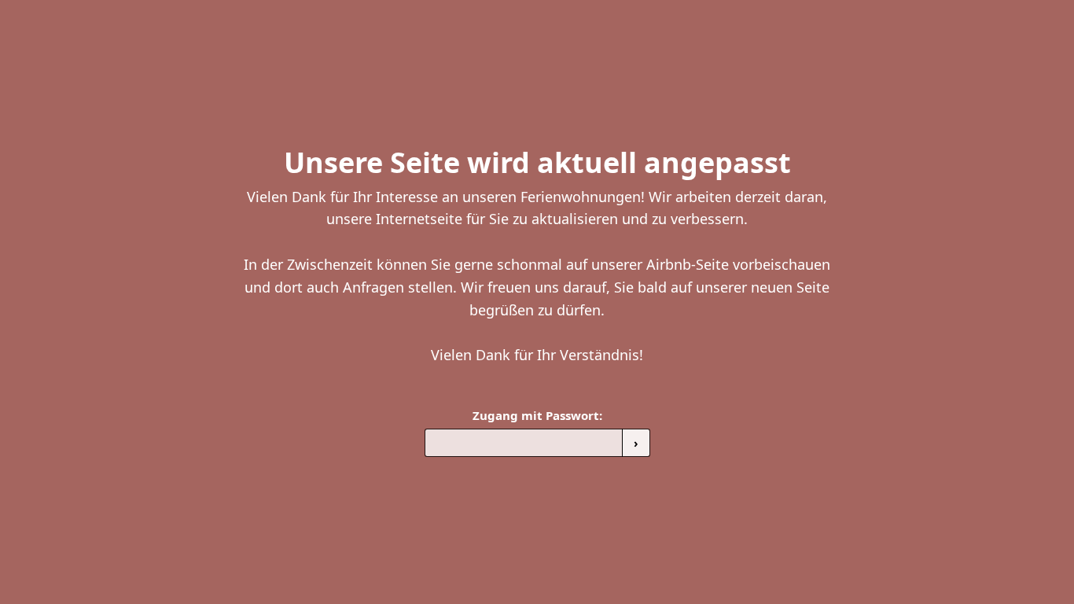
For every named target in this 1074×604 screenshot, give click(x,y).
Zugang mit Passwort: (537, 415)
